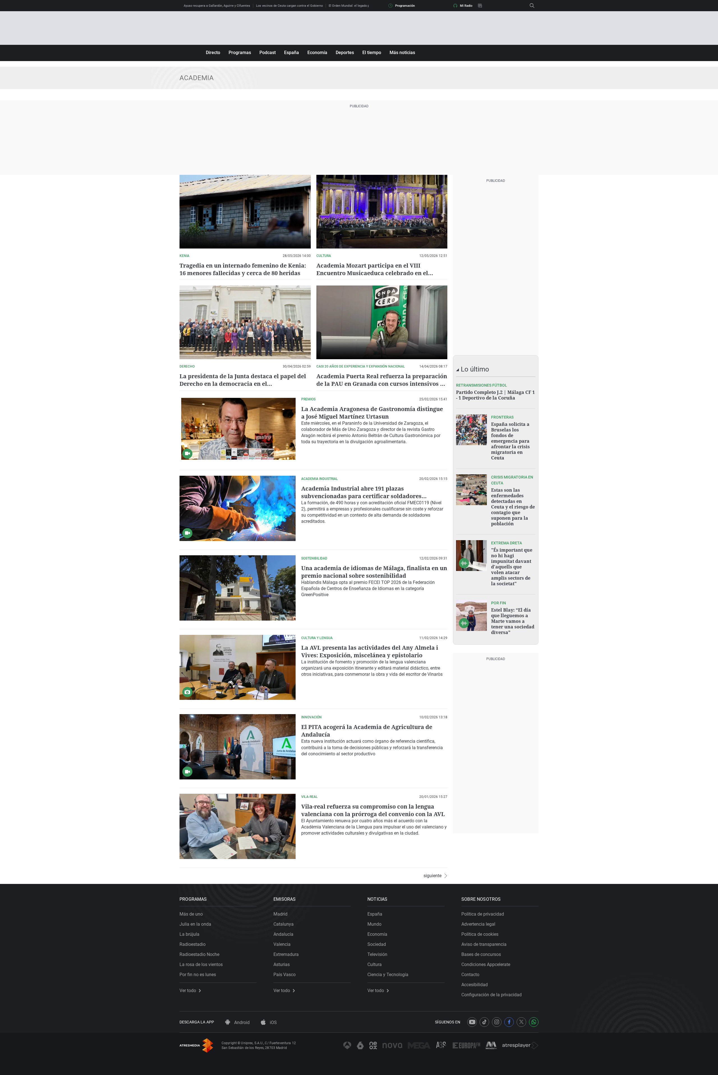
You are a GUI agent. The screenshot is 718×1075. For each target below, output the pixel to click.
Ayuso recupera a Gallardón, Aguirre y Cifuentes (217, 5)
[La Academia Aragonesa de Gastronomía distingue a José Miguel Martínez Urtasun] (238, 428)
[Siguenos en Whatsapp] (533, 1022)
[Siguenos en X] (521, 1022)
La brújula (189, 934)
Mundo (374, 924)
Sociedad (376, 944)
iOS (273, 1022)
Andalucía (283, 934)
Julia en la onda (195, 924)
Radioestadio (193, 944)
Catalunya (283, 924)
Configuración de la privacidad (491, 994)
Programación (405, 6)
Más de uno (191, 914)
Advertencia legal (478, 924)
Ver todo (188, 990)
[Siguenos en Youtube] (472, 1022)
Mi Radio (466, 6)
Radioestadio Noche (199, 954)
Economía (317, 52)
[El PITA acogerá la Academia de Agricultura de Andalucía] (238, 746)
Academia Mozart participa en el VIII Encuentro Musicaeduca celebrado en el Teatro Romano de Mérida (372, 273)
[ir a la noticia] (471, 429)
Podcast (267, 52)
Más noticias (402, 52)
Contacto (470, 974)
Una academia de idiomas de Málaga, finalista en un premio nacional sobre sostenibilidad (374, 571)
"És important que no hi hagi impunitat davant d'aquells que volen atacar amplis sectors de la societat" (511, 567)
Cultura (374, 964)
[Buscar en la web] (532, 6)
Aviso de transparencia (484, 944)
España (291, 52)
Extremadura (286, 954)
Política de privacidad (482, 914)
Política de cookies (479, 934)
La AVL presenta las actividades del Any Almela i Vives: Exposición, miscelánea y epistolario (369, 651)
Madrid (280, 914)
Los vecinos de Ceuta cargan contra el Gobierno (289, 5)
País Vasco (284, 974)
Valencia (282, 944)
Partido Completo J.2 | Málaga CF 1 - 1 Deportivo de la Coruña (495, 395)
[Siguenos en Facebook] (509, 1022)
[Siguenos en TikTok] (484, 1022)
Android (241, 1022)
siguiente (432, 875)
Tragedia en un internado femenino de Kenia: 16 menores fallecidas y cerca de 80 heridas (243, 269)
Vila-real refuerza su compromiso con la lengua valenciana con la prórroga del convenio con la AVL (373, 810)
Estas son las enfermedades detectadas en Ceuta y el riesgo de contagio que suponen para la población (513, 507)
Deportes (345, 52)
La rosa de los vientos (201, 964)
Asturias (281, 964)
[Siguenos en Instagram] (496, 1022)
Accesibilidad (474, 984)
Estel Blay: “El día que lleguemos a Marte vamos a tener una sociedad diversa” (512, 621)
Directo (213, 52)
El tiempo (371, 52)
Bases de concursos (481, 954)
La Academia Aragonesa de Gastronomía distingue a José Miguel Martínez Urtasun (372, 412)
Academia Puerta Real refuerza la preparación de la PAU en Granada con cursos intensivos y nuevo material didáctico (381, 383)
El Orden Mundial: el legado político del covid (360, 5)
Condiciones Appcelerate (485, 964)
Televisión (377, 954)
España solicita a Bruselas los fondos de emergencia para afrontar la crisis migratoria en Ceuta (510, 441)
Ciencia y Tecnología (387, 974)
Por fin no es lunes (198, 974)
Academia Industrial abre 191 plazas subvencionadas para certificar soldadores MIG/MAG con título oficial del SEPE (361, 496)
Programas (240, 52)
